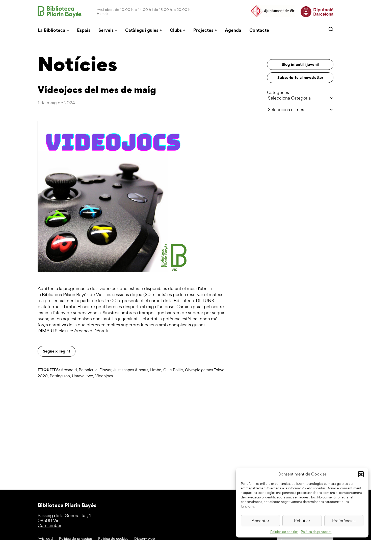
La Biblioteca (51, 30)
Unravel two (82, 375)
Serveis (106, 30)
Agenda (233, 30)
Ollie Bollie (173, 369)
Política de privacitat (316, 532)
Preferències (343, 520)
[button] (360, 474)
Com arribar (49, 525)
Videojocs (104, 375)
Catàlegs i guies (141, 30)
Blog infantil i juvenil (300, 64)
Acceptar (260, 520)
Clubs (176, 30)
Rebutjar (302, 520)
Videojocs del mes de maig (97, 89)
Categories (278, 92)
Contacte (259, 30)
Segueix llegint (56, 351)
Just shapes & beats (130, 369)
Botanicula (88, 369)
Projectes (203, 30)
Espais (83, 30)
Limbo (155, 369)
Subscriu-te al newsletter (300, 77)
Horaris (102, 13)
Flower (105, 369)
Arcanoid (69, 369)
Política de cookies (284, 532)
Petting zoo (60, 375)
